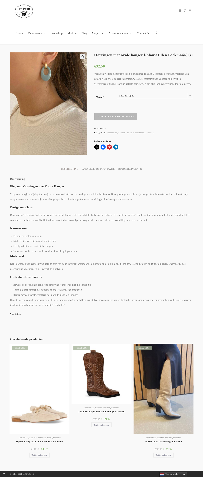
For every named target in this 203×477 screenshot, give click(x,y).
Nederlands (171, 474)
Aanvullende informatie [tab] (98, 169)
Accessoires (112, 132)
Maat (100, 97)
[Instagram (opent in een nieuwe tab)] (190, 11)
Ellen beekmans (137, 132)
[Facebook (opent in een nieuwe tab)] (180, 11)
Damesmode (123, 132)
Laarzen (98, 408)
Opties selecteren (39, 455)
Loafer (49, 438)
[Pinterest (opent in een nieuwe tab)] (185, 11)
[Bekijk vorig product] (185, 55)
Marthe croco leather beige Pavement (163, 441)
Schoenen (57, 438)
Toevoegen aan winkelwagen (116, 116)
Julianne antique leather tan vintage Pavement (101, 411)
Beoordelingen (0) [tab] (130, 169)
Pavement (106, 408)
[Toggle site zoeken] (156, 33)
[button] (82, 56)
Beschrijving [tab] (69, 169)
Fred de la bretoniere (37, 438)
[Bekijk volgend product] (190, 55)
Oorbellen (149, 132)
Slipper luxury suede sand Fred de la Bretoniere (39, 441)
